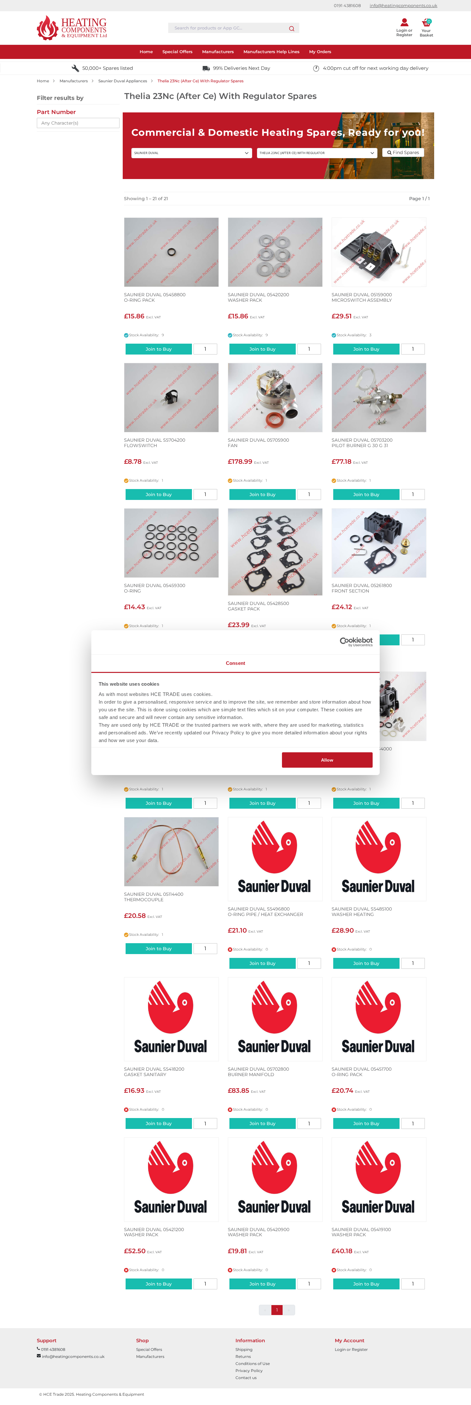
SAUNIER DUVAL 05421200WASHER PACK (154, 1232)
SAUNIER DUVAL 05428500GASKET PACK (258, 606)
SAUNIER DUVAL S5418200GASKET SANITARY (154, 1071)
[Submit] (292, 27)
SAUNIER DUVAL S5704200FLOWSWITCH (154, 442)
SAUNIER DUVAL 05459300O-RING (154, 588)
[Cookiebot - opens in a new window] (345, 642)
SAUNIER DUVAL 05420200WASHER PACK (258, 297)
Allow (327, 760)
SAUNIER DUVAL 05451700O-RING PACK (362, 1071)
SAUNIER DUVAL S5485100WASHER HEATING (362, 911)
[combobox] (233, 27)
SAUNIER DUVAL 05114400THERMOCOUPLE (153, 897)
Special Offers (149, 1349)
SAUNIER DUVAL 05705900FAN (258, 442)
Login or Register (351, 1349)
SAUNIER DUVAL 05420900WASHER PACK (258, 1232)
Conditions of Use (253, 1363)
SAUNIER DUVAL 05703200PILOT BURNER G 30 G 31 (362, 442)
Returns (243, 1356)
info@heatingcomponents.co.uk (403, 5)
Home (43, 80)
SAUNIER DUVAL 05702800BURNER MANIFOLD (258, 1071)
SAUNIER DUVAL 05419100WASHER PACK (361, 1232)
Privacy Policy (249, 1370)
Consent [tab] (235, 663)
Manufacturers (74, 80)
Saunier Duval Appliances (122, 80)
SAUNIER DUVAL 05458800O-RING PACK (155, 297)
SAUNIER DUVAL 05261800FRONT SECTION (362, 588)
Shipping (244, 1349)
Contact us (246, 1377)
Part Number (56, 112)
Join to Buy (159, 349)
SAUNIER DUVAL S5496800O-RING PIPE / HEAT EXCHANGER (265, 911)
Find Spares (405, 152)
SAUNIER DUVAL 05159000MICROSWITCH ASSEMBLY (362, 297)
